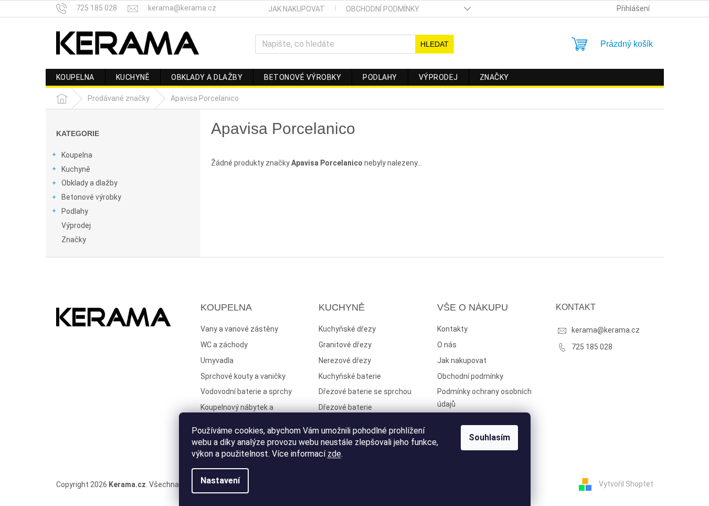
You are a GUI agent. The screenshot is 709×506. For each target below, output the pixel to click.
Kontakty (452, 329)
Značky (73, 239)
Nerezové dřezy (345, 360)
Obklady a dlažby (89, 183)
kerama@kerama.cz (606, 330)
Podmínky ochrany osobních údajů (484, 397)
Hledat (434, 44)
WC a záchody (224, 344)
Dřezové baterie (345, 407)
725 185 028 (592, 347)
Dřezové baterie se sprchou (365, 391)
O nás (447, 344)
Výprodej (76, 225)
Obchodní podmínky (382, 9)
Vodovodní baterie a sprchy (246, 391)
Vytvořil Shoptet (626, 484)
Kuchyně (75, 169)
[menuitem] (75, 77)
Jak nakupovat (296, 9)
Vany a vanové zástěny (239, 329)
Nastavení (220, 481)
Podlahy (74, 211)
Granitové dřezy (345, 344)
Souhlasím (489, 437)
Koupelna (76, 155)
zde (334, 454)
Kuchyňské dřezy (347, 329)
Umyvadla (217, 360)
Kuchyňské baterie (350, 376)
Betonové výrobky (91, 197)
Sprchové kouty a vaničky (242, 376)
